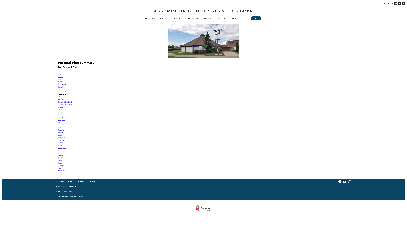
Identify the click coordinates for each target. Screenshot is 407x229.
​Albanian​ (61, 97)
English (60, 74)
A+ (396, 3)
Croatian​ (61, 107)
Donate (256, 18)
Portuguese (62, 84)
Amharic (61, 99)
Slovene (60, 155)
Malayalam (62, 140)
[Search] (245, 18)
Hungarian (61, 120)
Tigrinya (61, 166)
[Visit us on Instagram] (349, 182)
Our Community (158, 18)
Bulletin (221, 18)
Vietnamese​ (62, 171)
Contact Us (235, 18)
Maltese (60, 143)
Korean (60, 132)
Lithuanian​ (61, 138)
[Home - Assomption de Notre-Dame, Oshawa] (146, 18)
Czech (60, 110)
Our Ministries (192, 18)
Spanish (61, 87)
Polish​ (60, 145)
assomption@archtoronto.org (64, 191)
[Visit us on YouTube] (344, 182)
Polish (60, 82)
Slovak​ (60, 153)
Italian (60, 79)
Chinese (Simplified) (65, 102)
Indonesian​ (61, 125)
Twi (59, 168)
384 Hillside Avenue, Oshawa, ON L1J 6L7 (67, 186)
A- (400, 3)
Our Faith (176, 18)
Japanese (61, 130)
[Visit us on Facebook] (339, 182)
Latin (60, 135)
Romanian (61, 150)
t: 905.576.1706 (60, 189)
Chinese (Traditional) (65, 104)
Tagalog (60, 160)
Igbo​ (59, 122)
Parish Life (208, 18)
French (60, 77)
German (61, 117)
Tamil (60, 163)
